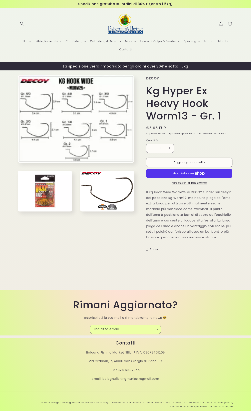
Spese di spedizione (182, 133)
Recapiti (194, 402)
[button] (22, 23)
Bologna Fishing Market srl (67, 402)
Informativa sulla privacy (218, 402)
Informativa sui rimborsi (127, 402)
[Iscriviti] (156, 329)
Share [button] (154, 249)
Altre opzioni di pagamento (189, 182)
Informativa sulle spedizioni (189, 406)
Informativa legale (221, 406)
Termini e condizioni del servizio (165, 402)
